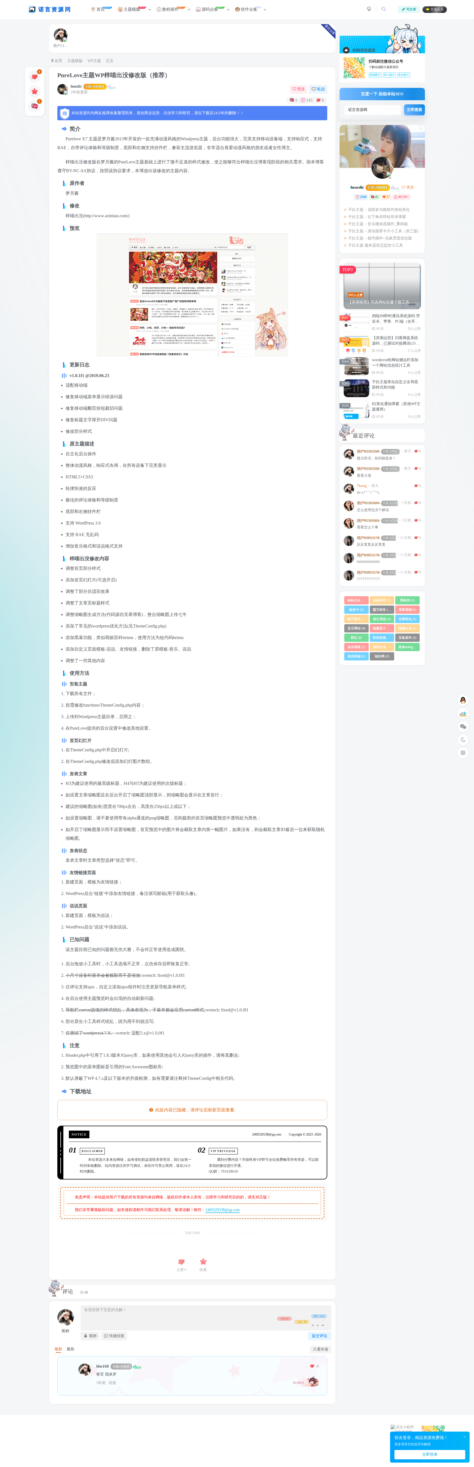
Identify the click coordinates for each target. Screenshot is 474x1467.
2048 (363, 197)
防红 (356, 638)
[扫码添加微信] (463, 726)
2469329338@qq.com (222, 1210)
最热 (70, 1349)
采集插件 (407, 638)
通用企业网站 (383, 647)
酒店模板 (356, 647)
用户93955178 (376, 538)
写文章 (411, 9)
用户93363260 (377, 451)
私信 (321, 89)
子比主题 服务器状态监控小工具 (375, 245)
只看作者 (320, 1349)
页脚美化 (407, 619)
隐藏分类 (407, 628)
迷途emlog (407, 647)
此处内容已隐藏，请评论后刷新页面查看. (194, 1110)
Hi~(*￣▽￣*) (368, 493)
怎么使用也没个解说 (373, 510)
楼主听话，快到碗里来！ (376, 458)
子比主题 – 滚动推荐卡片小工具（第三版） (384, 231)
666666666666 (368, 562)
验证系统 (382, 619)
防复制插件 (383, 638)
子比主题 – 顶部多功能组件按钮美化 (379, 210)
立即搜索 (414, 110)
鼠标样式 (382, 600)
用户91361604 (377, 503)
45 (376, 197)
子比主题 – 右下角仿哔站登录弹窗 (377, 217)
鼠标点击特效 (358, 600)
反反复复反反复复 (371, 544)
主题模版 (75, 61)
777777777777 (368, 579)
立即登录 (430, 1454)
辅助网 (382, 656)
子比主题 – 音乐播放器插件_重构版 (378, 224)
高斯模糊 (407, 610)
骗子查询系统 (358, 619)
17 (388, 197)
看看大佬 (364, 476)
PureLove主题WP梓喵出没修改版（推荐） (114, 75)
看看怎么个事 (367, 527)
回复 (112, 1383)
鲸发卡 (356, 610)
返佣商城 (356, 656)
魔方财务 (382, 610)
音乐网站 (356, 628)
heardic (87, 86)
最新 (58, 1349)
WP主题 (94, 61)
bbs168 (113, 1366)
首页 (57, 61)
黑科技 (407, 600)
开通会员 (437, 10)
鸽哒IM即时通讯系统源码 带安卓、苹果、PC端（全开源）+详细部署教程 (396, 321)
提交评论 (319, 1336)
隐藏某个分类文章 (383, 628)
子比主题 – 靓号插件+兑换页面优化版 (380, 238)
